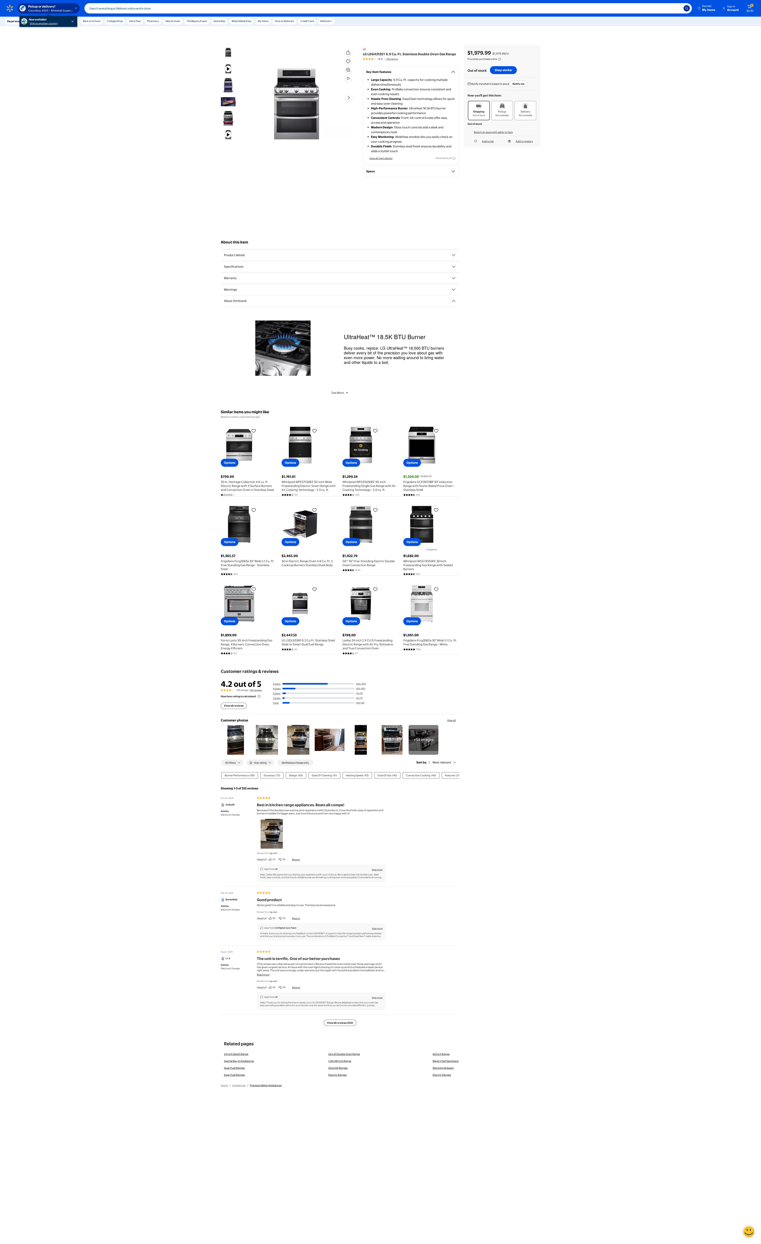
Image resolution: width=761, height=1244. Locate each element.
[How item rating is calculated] (259, 696)
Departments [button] (15, 21)
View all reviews (234, 705)
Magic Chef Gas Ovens (446, 1061)
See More (337, 393)
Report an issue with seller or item (493, 132)
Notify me (518, 83)
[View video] (348, 78)
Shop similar (503, 70)
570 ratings (392, 59)
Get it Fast (135, 21)
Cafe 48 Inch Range (339, 1061)
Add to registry (524, 141)
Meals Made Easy (241, 21)
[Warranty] (453, 278)
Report (296, 859)
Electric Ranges (337, 1074)
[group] (380, 59)
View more (377, 869)
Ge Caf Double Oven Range (344, 1054)
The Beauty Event (196, 21)
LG (364, 48)
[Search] (687, 8)
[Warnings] (453, 289)
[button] (706, 8)
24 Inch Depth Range (236, 1054)
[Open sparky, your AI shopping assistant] (749, 1232)
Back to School (91, 21)
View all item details (380, 158)
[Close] (73, 21)
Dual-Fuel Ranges (234, 1067)
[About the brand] (453, 301)
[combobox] (388, 8)
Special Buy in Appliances (239, 1061)
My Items (263, 21)
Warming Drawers (443, 1067)
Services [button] (39, 21)
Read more (263, 974)
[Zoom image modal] (348, 69)
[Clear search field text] (677, 8)
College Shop (115, 21)
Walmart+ (326, 21)
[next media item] (348, 97)
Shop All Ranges (338, 1067)
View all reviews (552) (340, 1022)
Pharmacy (153, 21)
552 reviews (256, 690)
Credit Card (307, 21)
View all (451, 720)
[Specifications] (453, 266)
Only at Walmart (284, 21)
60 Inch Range (441, 1054)
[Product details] (453, 255)
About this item (234, 242)
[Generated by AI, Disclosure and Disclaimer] (454, 158)
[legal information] (499, 59)
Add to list (488, 141)
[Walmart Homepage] (10, 8)
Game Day (219, 21)
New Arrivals (172, 21)
